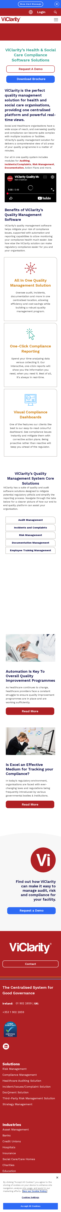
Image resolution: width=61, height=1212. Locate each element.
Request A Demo (31, 69)
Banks (7, 1135)
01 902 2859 (24, 1003)
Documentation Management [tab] (30, 542)
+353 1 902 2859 (13, 1012)
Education (9, 1171)
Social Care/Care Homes (19, 1159)
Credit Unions (12, 1141)
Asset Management (16, 1129)
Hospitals (9, 1147)
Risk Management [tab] (30, 535)
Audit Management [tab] (30, 519)
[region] (30, 1192)
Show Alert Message (30, 4)
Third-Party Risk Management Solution (29, 1098)
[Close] (57, 1177)
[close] (56, 4)
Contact (30, 963)
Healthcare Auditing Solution (22, 1080)
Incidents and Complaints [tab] (30, 527)
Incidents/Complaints (18, 164)
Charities (8, 1165)
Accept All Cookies (30, 1206)
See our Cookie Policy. (35, 1191)
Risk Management (43, 164)
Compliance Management (20, 1074)
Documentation (14, 167)
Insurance (9, 1153)
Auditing (25, 160)
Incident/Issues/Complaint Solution (27, 1086)
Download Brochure (30, 79)
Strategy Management (17, 1104)
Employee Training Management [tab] (30, 550)
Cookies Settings (30, 1197)
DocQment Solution (16, 1092)
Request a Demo (31, 910)
